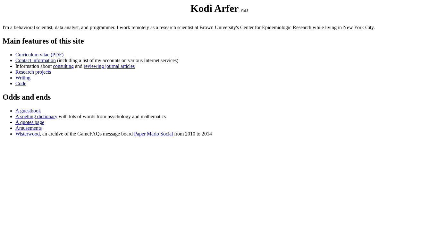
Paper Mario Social (153, 133)
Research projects (33, 72)
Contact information (35, 60)
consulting (63, 66)
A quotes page (29, 122)
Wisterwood (27, 133)
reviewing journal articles (109, 66)
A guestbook (28, 110)
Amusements (28, 128)
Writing (22, 77)
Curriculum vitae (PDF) (39, 54)
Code (20, 83)
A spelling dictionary (36, 116)
